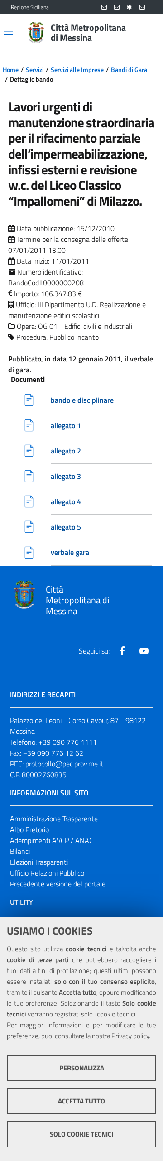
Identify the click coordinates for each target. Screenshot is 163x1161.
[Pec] (142, 7)
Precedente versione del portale (57, 883)
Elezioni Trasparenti (39, 862)
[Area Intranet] (129, 7)
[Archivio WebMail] (117, 7)
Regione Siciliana (30, 7)
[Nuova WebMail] (104, 7)
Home (11, 70)
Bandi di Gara (129, 70)
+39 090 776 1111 (67, 742)
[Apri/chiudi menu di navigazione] (8, 31)
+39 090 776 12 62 (53, 752)
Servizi (34, 70)
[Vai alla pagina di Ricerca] (146, 32)
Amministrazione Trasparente (54, 818)
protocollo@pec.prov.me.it (64, 763)
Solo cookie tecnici (81, 1134)
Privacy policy (130, 1036)
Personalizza (81, 1068)
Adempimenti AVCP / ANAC (51, 840)
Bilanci (20, 851)
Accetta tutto (81, 1101)
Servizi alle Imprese (77, 70)
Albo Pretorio (29, 829)
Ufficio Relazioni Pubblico (47, 872)
